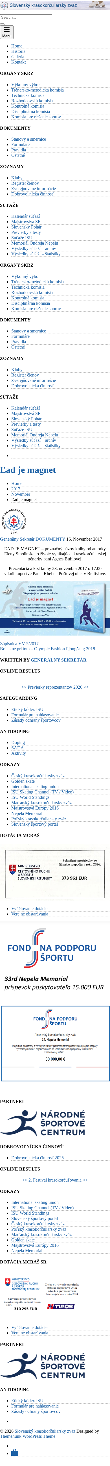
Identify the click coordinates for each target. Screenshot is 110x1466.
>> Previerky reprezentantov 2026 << (55, 687)
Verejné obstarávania (29, 914)
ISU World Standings (30, 797)
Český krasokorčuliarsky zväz (38, 775)
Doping (18, 742)
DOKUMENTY (50, 539)
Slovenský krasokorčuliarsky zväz (45, 1431)
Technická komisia (28, 95)
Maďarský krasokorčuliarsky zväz (41, 802)
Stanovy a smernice (28, 139)
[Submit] (2, 24)
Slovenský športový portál (34, 824)
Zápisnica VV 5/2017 (19, 643)
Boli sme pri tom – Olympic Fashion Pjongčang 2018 (47, 648)
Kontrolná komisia (27, 106)
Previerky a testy (26, 232)
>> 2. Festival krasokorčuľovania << (55, 1180)
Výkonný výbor (25, 84)
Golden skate (23, 781)
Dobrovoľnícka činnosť (32, 194)
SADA (17, 747)
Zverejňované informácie (33, 188)
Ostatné (18, 155)
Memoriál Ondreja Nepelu (34, 243)
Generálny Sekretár (17, 539)
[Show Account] (14, 1453)
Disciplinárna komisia (30, 111)
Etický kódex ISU (27, 709)
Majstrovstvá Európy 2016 (35, 808)
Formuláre (20, 144)
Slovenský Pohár (26, 227)
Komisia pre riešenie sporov (36, 116)
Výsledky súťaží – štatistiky (36, 253)
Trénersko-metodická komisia (37, 90)
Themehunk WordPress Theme (27, 1436)
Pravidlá (18, 149)
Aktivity (18, 753)
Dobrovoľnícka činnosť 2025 (37, 1157)
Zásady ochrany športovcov (36, 720)
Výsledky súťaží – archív (33, 248)
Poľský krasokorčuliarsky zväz (38, 818)
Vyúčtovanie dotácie (29, 908)
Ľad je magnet (28, 470)
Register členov (25, 183)
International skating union (35, 786)
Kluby (17, 177)
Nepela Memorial (26, 813)
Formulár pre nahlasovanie (35, 714)
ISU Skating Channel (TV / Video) (42, 791)
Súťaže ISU (21, 237)
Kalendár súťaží (25, 216)
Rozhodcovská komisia (32, 100)
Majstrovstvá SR (26, 221)
